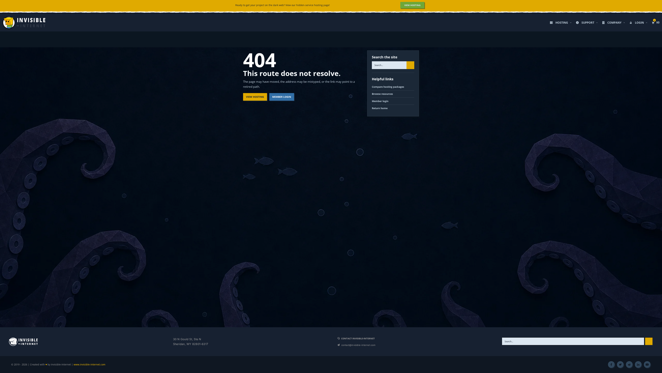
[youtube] (647, 364)
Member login (380, 101)
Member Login (281, 96)
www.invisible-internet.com (89, 364)
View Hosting (255, 96)
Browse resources (382, 93)
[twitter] (620, 364)
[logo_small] (23, 338)
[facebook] (611, 364)
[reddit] (629, 364)
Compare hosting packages (388, 86)
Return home (380, 108)
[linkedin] (638, 364)
